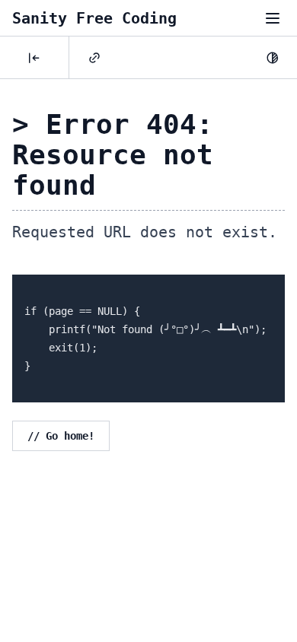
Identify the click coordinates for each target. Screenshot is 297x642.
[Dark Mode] (272, 58)
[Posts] (34, 58)
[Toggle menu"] (272, 18)
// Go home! (60, 436)
